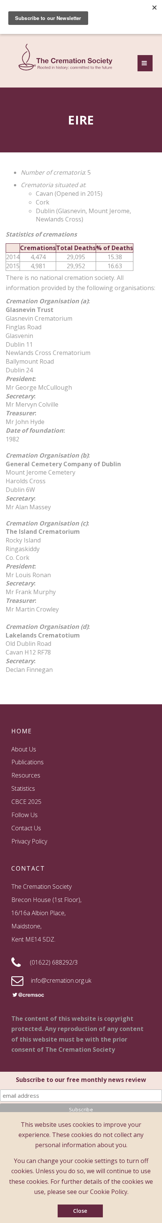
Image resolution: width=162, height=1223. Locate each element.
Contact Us (26, 828)
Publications (27, 762)
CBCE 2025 (26, 801)
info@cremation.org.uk (61, 980)
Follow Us (24, 815)
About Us (23, 749)
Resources (25, 775)
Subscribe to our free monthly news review (81, 1080)
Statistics (23, 788)
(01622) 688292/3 (54, 962)
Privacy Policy (29, 841)
